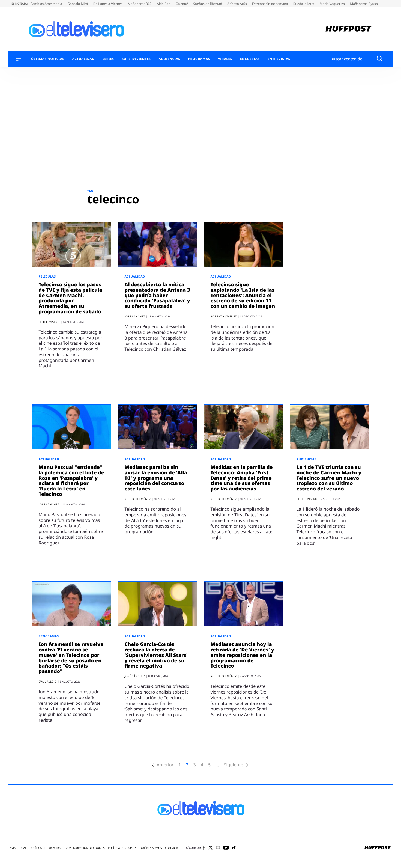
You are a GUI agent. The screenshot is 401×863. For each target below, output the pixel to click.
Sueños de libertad (208, 3)
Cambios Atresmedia (46, 3)
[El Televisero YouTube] (226, 848)
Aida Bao (164, 3)
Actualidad (83, 59)
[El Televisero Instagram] (218, 848)
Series (108, 59)
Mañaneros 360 (140, 3)
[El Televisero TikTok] (234, 848)
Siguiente (233, 765)
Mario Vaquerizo (333, 3)
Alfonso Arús (237, 3)
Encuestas (250, 59)
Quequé (182, 3)
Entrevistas (279, 59)
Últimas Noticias (47, 59)
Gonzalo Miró (78, 3)
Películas (47, 277)
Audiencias (169, 59)
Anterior (165, 765)
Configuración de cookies (85, 848)
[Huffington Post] (348, 29)
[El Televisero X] (210, 848)
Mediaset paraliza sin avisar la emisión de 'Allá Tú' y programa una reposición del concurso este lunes (156, 478)
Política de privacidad (46, 848)
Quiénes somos (151, 848)
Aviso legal (18, 848)
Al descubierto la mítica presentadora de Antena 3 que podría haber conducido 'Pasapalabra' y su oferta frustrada (157, 295)
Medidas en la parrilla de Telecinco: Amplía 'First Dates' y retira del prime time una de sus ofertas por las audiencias (242, 478)
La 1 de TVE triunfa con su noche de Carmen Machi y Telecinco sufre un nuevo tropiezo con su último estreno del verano (329, 478)
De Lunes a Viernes (108, 3)
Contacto (172, 848)
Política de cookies (122, 848)
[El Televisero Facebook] (204, 848)
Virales (225, 59)
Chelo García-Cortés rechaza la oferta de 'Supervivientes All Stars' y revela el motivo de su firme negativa (156, 655)
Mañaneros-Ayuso (364, 3)
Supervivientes (136, 59)
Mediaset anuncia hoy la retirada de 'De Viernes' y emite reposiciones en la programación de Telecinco (242, 655)
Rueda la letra (304, 3)
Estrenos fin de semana (270, 3)
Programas (199, 59)
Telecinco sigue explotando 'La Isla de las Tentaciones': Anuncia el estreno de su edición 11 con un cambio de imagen (243, 295)
